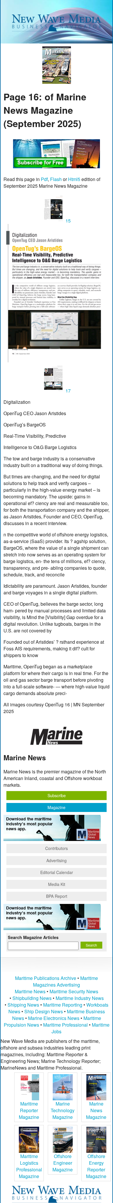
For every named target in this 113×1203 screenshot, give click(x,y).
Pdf (44, 179)
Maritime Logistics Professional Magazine (29, 1166)
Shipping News (23, 1004)
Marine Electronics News (53, 1018)
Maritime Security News (74, 991)
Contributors (56, 848)
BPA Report (56, 896)
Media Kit (56, 884)
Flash (56, 179)
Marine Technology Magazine (62, 1110)
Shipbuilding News (32, 998)
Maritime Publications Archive (45, 978)
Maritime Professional (65, 1024)
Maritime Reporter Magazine (29, 1110)
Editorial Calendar (56, 872)
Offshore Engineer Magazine (62, 1163)
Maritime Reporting (62, 1004)
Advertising (56, 860)
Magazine (56, 807)
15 (67, 220)
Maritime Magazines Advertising (65, 981)
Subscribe (57, 795)
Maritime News (30, 991)
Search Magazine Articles (33, 937)
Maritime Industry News (80, 998)
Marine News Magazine (96, 1110)
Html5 (74, 179)
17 (67, 390)
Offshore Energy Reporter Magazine (96, 1166)
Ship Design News (44, 1011)
